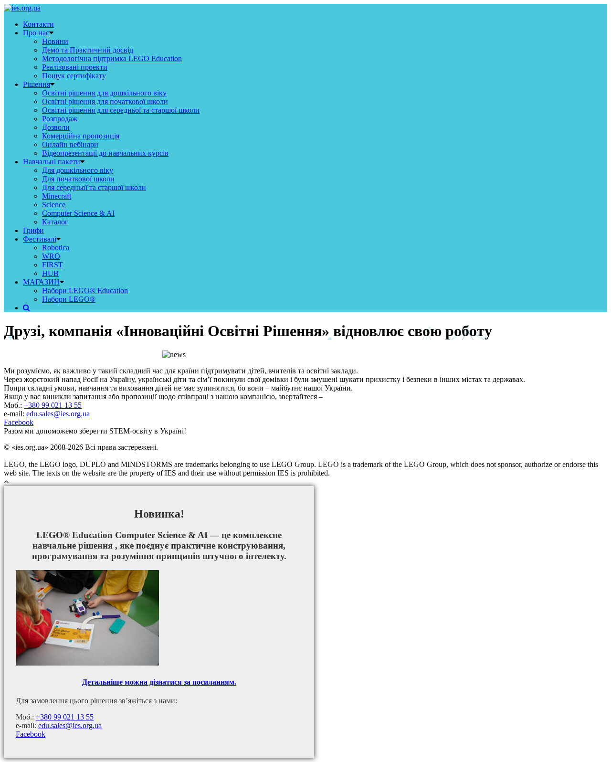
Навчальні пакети (51, 162)
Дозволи (56, 127)
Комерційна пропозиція (80, 136)
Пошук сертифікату (74, 76)
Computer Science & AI (78, 213)
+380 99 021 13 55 (53, 405)
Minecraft (56, 196)
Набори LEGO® (68, 299)
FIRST (52, 265)
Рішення (36, 84)
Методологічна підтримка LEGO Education (112, 58)
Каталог (55, 222)
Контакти (38, 24)
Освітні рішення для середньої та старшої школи (121, 110)
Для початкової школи (78, 179)
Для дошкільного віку (77, 170)
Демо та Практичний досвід (87, 50)
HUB (50, 273)
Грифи (33, 230)
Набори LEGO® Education (85, 290)
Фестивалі (39, 239)
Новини (55, 41)
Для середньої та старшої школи (94, 187)
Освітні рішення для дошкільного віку (104, 93)
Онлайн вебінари (70, 144)
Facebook (18, 422)
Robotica (55, 247)
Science (53, 205)
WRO (51, 256)
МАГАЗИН (41, 282)
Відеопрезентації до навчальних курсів (105, 153)
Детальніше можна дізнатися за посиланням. (159, 682)
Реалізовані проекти (74, 67)
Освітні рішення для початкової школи (105, 101)
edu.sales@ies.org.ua (58, 414)
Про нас (36, 33)
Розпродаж (59, 119)
